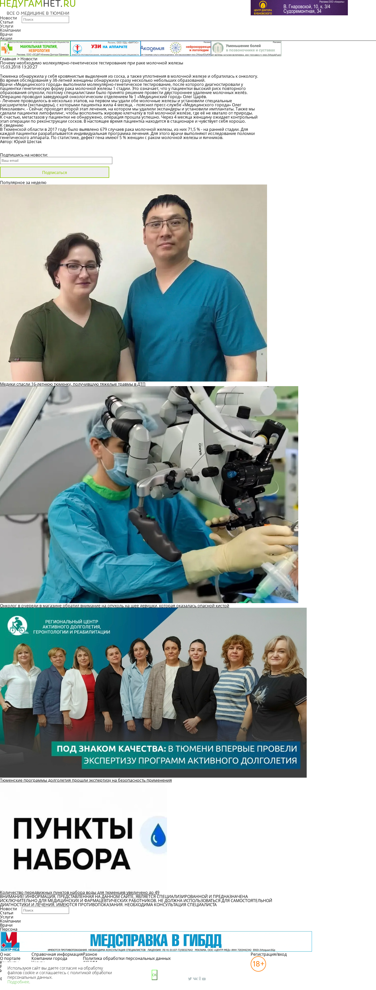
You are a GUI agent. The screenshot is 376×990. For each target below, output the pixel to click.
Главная (8, 59)
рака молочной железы (88, 88)
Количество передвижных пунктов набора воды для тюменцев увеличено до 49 (79, 892)
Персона (8, 929)
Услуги (6, 26)
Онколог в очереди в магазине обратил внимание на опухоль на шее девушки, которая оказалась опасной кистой (114, 606)
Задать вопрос (301, 69)
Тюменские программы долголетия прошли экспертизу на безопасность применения (86, 780)
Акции (6, 38)
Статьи (6, 22)
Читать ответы (340, 69)
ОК (154, 975)
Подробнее (18, 982)
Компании (10, 30)
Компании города (49, 958)
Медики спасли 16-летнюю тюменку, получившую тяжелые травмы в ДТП (73, 384)
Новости (8, 18)
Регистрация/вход (269, 954)
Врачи (6, 34)
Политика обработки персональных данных (127, 958)
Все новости (17, 148)
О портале (10, 958)
